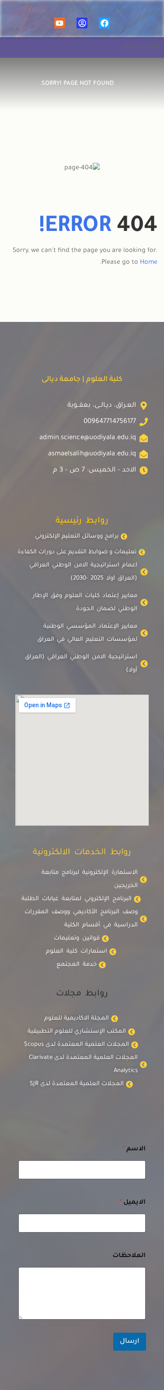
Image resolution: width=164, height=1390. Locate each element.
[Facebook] (104, 22)
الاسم (134, 1149)
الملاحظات (129, 1256)
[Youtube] (59, 22)
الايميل (132, 1202)
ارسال (130, 1341)
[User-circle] (82, 22)
